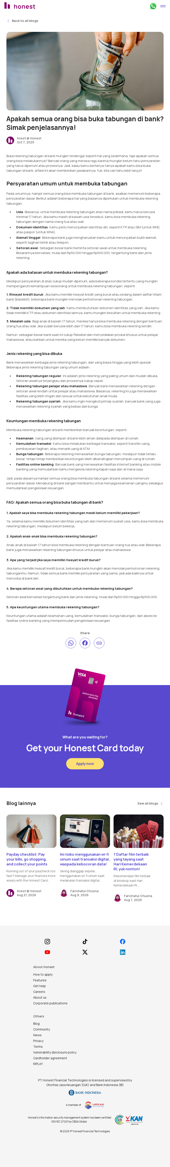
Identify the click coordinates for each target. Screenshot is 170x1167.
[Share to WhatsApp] (71, 643)
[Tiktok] (85, 941)
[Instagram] (47, 941)
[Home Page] (31, 6)
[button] (163, 6)
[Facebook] (122, 941)
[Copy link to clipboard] (99, 643)
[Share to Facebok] (85, 643)
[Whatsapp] (153, 6)
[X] (85, 952)
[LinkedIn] (122, 952)
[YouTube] (47, 952)
